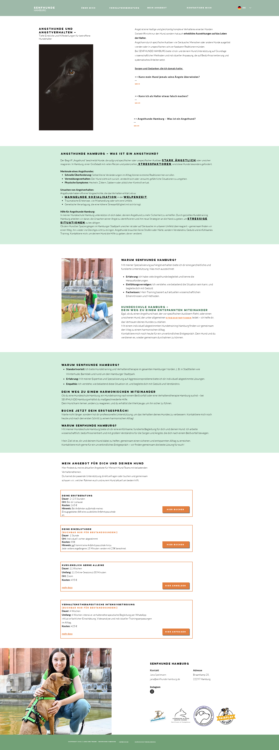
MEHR (137, 84)
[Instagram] (152, 692)
